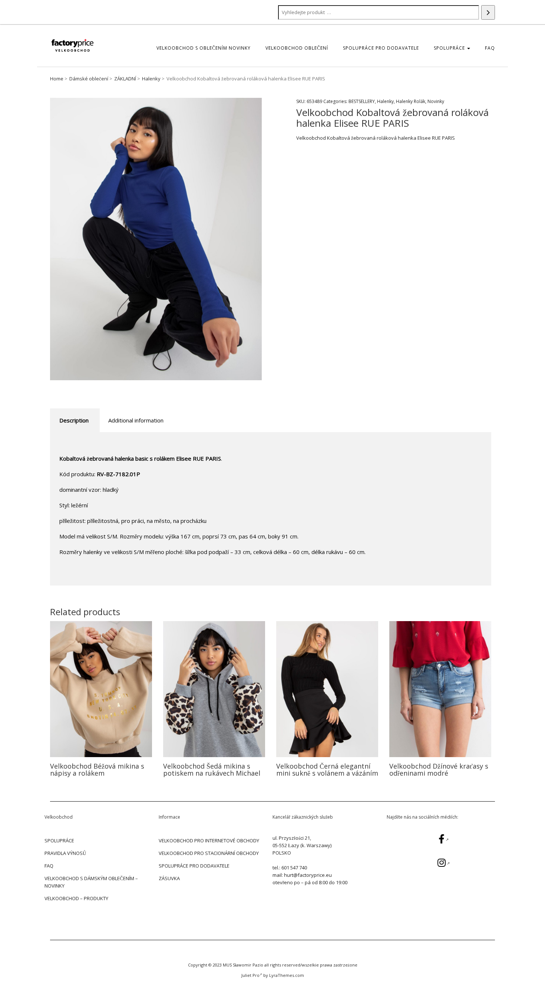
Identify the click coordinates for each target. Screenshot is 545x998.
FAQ (490, 48)
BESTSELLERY (362, 101)
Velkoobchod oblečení (296, 48)
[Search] (488, 12)
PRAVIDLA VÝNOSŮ (65, 853)
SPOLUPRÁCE (450, 48)
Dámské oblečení (88, 78)
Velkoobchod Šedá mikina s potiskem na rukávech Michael (211, 770)
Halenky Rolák (410, 101)
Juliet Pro (250, 975)
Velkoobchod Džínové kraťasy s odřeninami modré (438, 770)
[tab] (74, 420)
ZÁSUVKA (169, 878)
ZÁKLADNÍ (125, 78)
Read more (101, 689)
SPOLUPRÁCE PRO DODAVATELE (381, 48)
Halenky (151, 78)
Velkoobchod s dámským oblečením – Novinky (91, 882)
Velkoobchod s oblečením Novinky (203, 48)
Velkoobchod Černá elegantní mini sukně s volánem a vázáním (327, 770)
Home (56, 78)
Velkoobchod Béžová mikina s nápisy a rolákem (97, 770)
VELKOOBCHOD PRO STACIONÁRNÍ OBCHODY (209, 853)
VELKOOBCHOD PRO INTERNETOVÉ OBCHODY (209, 840)
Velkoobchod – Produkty (76, 898)
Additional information (136, 420)
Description (74, 420)
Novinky (435, 101)
